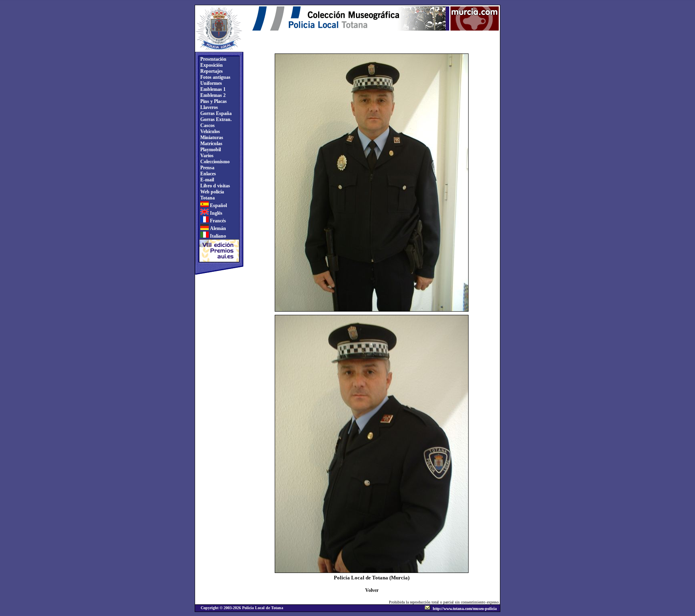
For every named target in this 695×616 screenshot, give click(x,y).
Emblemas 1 (212, 89)
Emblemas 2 (212, 95)
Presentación (212, 59)
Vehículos (209, 131)
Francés (217, 221)
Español (218, 205)
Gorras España (215, 113)
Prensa (206, 167)
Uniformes (210, 83)
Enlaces (207, 174)
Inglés (215, 213)
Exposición (211, 65)
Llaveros (208, 107)
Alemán (217, 228)
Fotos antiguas (214, 77)
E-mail (206, 180)
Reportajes (211, 71)
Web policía (211, 192)
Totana (207, 198)
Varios (206, 155)
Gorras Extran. (215, 119)
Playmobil (210, 149)
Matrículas (210, 143)
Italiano (217, 236)
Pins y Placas (213, 101)
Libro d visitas (214, 186)
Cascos (207, 125)
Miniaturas (211, 137)
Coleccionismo (214, 161)
